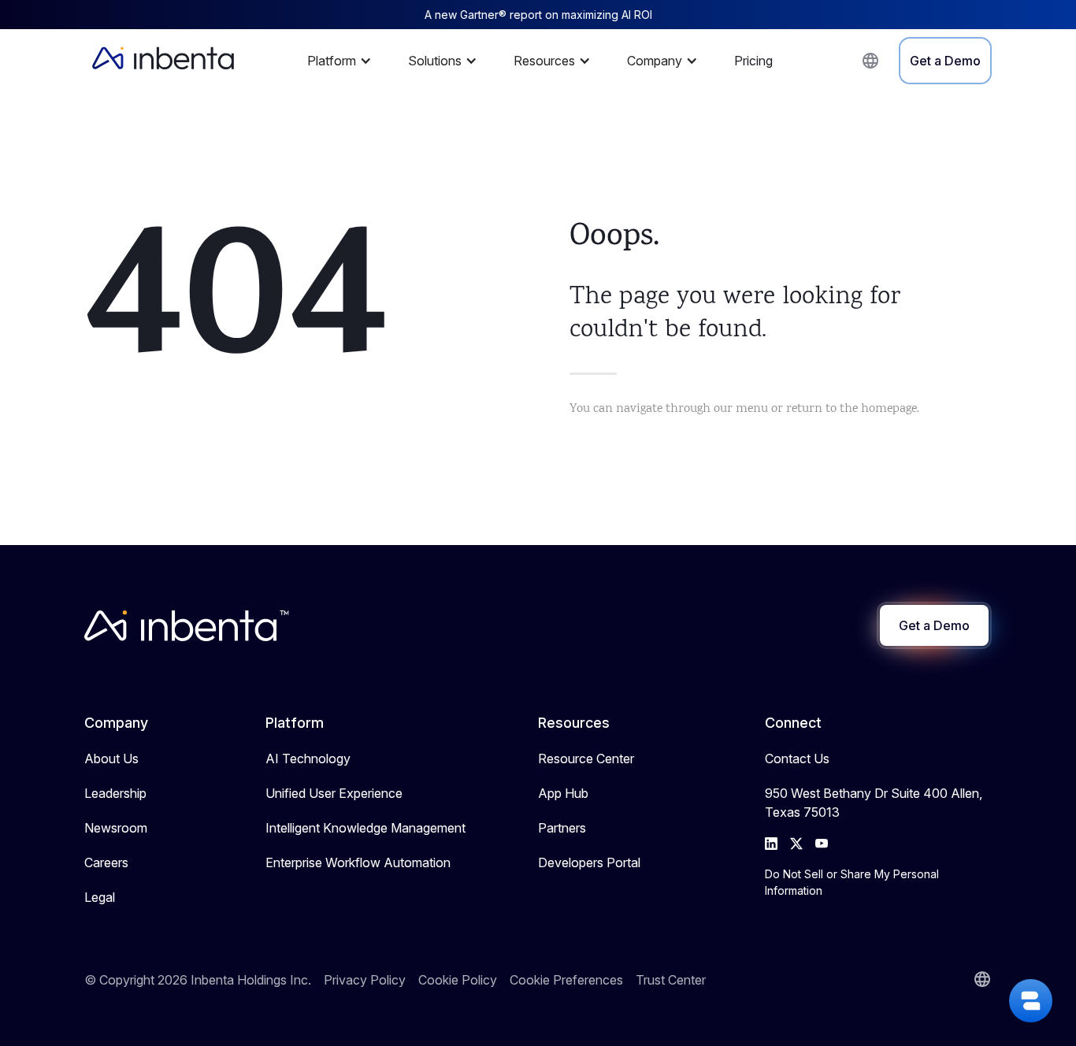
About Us (111, 758)
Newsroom (115, 828)
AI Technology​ (308, 758)
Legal (99, 897)
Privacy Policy (365, 980)
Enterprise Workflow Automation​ (358, 862)
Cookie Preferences (566, 980)
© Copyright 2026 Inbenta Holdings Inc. (197, 980)
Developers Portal (589, 862)
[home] (163, 61)
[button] (343, 60)
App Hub (563, 793)
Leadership (115, 793)
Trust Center (671, 980)
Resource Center (586, 758)
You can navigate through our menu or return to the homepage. (744, 409)
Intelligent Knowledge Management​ (365, 828)
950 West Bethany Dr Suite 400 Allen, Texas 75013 (873, 802)
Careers (106, 862)
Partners (562, 828)
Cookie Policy (457, 980)
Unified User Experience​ (334, 793)
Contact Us (797, 758)
